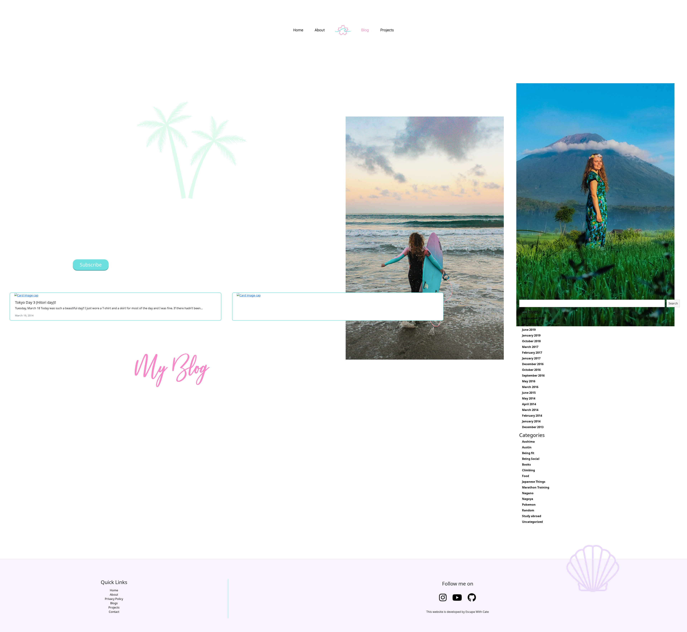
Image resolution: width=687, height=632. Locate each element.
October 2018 (531, 341)
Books (526, 464)
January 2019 (531, 335)
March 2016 (530, 387)
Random (528, 510)
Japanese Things (533, 482)
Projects (387, 30)
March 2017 (530, 347)
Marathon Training (535, 487)
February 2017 (532, 353)
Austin (527, 447)
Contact (114, 612)
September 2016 (533, 375)
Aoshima (528, 442)
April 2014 (529, 404)
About (320, 30)
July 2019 (528, 324)
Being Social (530, 459)
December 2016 (533, 364)
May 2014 (528, 398)
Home (298, 30)
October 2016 (531, 370)
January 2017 (531, 358)
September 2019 (533, 318)
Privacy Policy (114, 599)
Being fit (528, 453)
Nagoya (527, 499)
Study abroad (531, 516)
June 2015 (529, 393)
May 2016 (528, 381)
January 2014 (531, 421)
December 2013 (533, 427)
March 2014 (530, 410)
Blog (365, 30)
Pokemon (529, 505)
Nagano (527, 493)
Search (523, 297)
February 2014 (532, 416)
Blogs (114, 603)
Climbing (528, 470)
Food (525, 476)
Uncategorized (532, 522)
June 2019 (529, 330)
